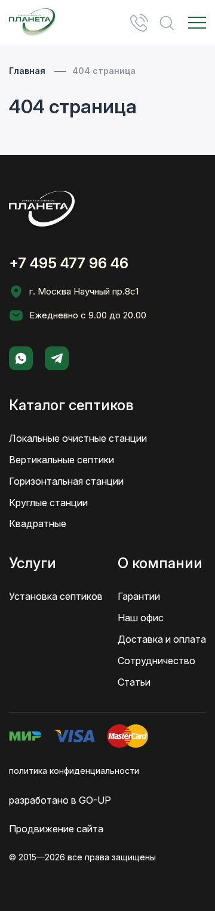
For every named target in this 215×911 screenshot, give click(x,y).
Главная (27, 71)
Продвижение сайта (56, 828)
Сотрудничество (156, 661)
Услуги (32, 563)
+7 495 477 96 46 (139, 23)
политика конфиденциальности (74, 771)
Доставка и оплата (162, 639)
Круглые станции (48, 503)
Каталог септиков (71, 405)
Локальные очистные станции (78, 438)
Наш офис (141, 618)
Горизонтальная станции (66, 481)
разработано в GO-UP (60, 800)
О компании (160, 563)
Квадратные (37, 523)
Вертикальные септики (61, 460)
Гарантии (139, 596)
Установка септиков (56, 596)
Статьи (134, 682)
